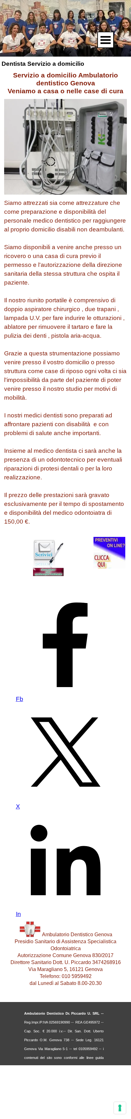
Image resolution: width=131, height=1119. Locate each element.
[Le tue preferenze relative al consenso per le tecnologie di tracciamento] (120, 1108)
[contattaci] (48, 574)
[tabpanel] (65, 362)
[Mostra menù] (105, 40)
